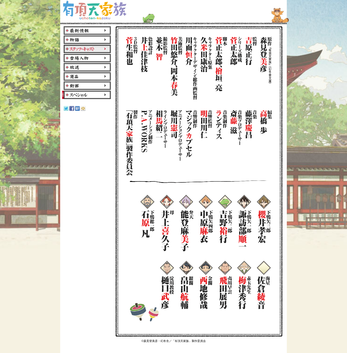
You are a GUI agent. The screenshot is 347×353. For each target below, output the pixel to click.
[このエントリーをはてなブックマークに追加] (77, 109)
